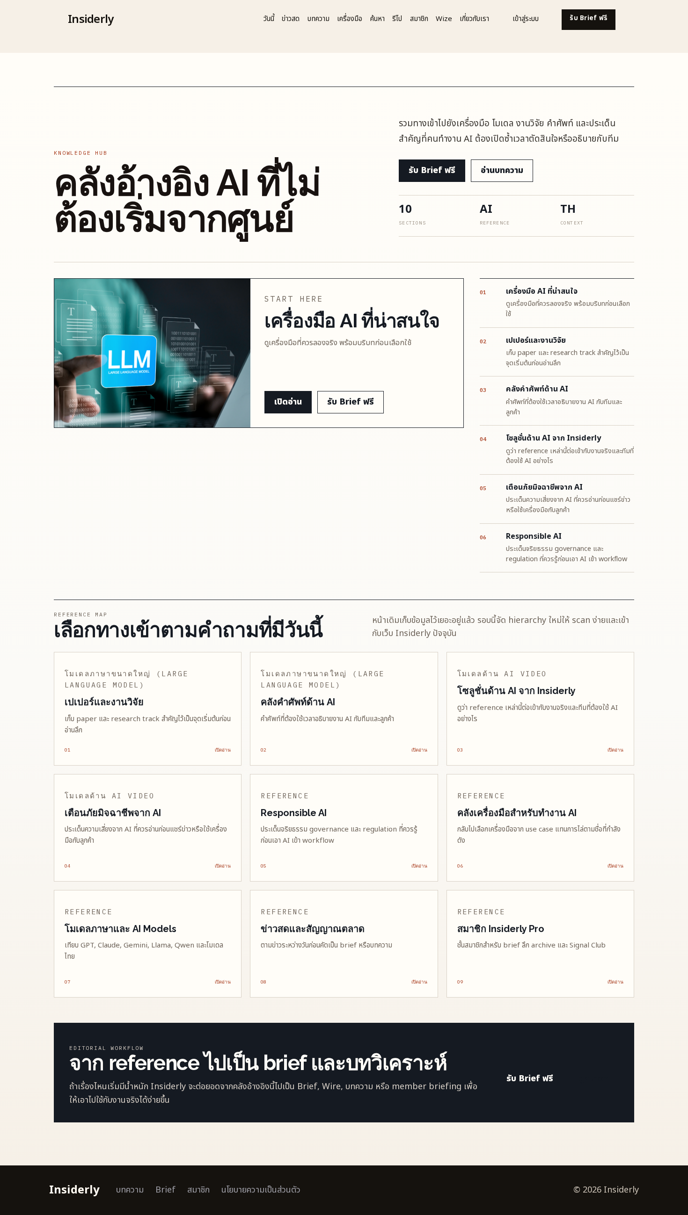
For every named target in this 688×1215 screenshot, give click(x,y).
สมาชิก (419, 19)
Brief (165, 1190)
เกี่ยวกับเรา (474, 19)
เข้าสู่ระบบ (525, 19)
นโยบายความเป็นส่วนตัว (260, 1190)
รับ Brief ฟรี (432, 170)
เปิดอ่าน (288, 402)
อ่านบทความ (502, 170)
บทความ (318, 19)
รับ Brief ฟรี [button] (588, 18)
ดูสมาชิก (593, 1078)
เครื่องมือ (349, 19)
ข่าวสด (291, 19)
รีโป (397, 19)
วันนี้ (268, 19)
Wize (444, 19)
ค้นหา (377, 19)
